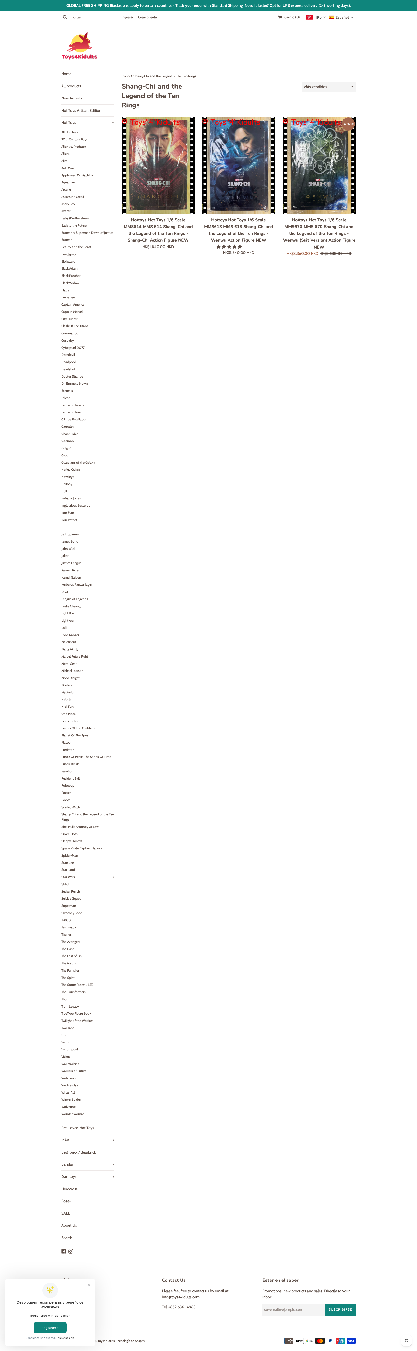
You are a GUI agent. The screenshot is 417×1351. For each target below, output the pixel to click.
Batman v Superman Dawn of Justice (87, 233)
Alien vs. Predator (73, 146)
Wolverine (68, 1107)
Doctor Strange (72, 376)
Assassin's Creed (72, 197)
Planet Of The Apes (74, 735)
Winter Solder (71, 1099)
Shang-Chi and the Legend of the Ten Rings (87, 816)
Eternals (67, 390)
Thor (64, 999)
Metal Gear (68, 663)
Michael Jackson (72, 670)
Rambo (66, 771)
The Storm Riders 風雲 (77, 985)
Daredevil (68, 355)
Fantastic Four (71, 412)
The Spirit (68, 978)
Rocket (66, 793)
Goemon (67, 441)
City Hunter (69, 319)
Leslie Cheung (71, 606)
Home (66, 73)
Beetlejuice (68, 254)
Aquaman (68, 182)
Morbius (67, 685)
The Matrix (68, 963)
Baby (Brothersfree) (75, 218)
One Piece (68, 714)
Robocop (67, 785)
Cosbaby (67, 340)
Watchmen (69, 1078)
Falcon (65, 398)
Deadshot (68, 369)
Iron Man (67, 513)
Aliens (65, 153)
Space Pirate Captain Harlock (81, 848)
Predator (67, 750)
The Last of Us (71, 956)
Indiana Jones (71, 498)
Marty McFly (69, 649)
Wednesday (69, 1085)
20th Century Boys (74, 139)
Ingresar (127, 17)
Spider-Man (69, 855)
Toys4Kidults (106, 1341)
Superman (68, 906)
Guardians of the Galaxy (78, 462)
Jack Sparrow (70, 534)
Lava (64, 592)
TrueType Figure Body (76, 1013)
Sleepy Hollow (71, 841)
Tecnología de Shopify (130, 1341)
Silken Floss (69, 834)
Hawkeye (67, 477)
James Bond (69, 541)
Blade (65, 290)
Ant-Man (67, 168)
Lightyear (67, 620)
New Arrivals (71, 98)
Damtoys (87, 1176)
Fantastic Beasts (72, 405)
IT (62, 527)
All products (71, 86)
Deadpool (68, 362)
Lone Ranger (70, 635)
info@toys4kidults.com (181, 1297)
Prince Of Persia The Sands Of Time (86, 757)
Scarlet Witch (70, 807)
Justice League (71, 563)
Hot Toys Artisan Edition (81, 110)
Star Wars (87, 877)
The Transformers (73, 992)
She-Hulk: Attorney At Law (80, 827)
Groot (65, 455)
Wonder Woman (73, 1114)
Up (63, 1035)
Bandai (87, 1164)
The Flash (67, 949)
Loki (64, 628)
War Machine (70, 1064)
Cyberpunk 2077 (73, 348)
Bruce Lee (68, 297)
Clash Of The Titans (74, 326)
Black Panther (70, 276)
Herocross (69, 1189)
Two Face (67, 1028)
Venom (66, 1042)
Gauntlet (67, 426)
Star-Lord (68, 870)
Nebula (66, 699)
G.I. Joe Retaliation (74, 419)
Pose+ (66, 1201)
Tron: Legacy (70, 1006)
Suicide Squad (71, 898)
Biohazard (68, 261)
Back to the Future (74, 225)
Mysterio (67, 692)
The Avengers (70, 942)
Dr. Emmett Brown (74, 383)
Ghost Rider (69, 434)
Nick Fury (67, 706)
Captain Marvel (72, 312)
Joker (64, 556)
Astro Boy (68, 204)
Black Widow (70, 283)
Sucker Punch (70, 891)
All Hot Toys (69, 132)
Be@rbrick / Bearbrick (78, 1152)
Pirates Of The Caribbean (78, 728)
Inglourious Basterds (75, 505)
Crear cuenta (147, 17)
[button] (229, 247)
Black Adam (69, 268)
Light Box (68, 613)
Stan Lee (67, 863)
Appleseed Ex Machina (77, 175)
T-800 (66, 920)
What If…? (68, 1092)
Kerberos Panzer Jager (76, 584)
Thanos (66, 934)
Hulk (64, 491)
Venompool (69, 1049)
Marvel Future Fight (74, 656)
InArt (87, 1140)
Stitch (65, 884)
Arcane (66, 189)
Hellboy (66, 484)
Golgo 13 (67, 448)
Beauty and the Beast (76, 247)
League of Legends (74, 599)
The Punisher (70, 970)
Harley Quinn (70, 469)
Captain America (72, 304)
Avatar (65, 211)
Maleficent (68, 642)
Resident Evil (70, 778)
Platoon (67, 742)
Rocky (65, 800)
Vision (65, 1056)
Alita (64, 161)
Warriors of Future (73, 1071)
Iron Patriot (69, 520)
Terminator (69, 927)
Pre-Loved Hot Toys (77, 1128)
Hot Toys (87, 122)
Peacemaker (69, 721)
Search (66, 1237)
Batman (67, 240)
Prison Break (70, 764)
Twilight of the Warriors (77, 1020)
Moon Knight (70, 678)
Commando (69, 333)
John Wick (68, 549)
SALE (65, 1213)
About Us (69, 1225)
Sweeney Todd (71, 913)
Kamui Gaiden (71, 577)
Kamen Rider (70, 570)
